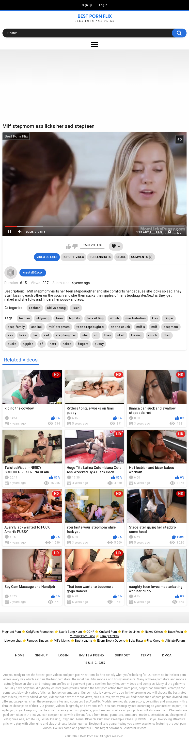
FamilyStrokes (109, 636)
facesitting (95, 318)
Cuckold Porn (108, 631)
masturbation (136, 318)
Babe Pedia (175, 631)
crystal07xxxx (32, 272)
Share (121, 257)
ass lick (36, 327)
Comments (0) (142, 257)
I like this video (68, 246)
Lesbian (34, 308)
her (35, 335)
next (53, 344)
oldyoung (42, 318)
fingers (83, 344)
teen (59, 318)
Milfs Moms (62, 640)
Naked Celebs (154, 631)
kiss (155, 318)
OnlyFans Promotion (40, 631)
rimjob (114, 318)
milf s (140, 327)
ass (10, 335)
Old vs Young (56, 308)
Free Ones (153, 640)
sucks (12, 344)
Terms (146, 655)
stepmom (171, 327)
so (96, 335)
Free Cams (143, 232)
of (41, 344)
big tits (74, 318)
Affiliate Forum (175, 640)
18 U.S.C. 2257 (94, 663)
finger (168, 318)
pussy (99, 344)
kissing (136, 335)
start (121, 335)
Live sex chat (13, 640)
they (107, 335)
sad (46, 335)
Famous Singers (38, 640)
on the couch (120, 327)
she (85, 335)
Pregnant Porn (11, 631)
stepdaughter (66, 335)
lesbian (24, 318)
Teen (75, 308)
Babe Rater (136, 640)
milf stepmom (59, 327)
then (166, 335)
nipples (28, 344)
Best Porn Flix (16, 136)
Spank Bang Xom (70, 631)
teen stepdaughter (90, 327)
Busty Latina (83, 640)
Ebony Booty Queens (111, 640)
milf (154, 327)
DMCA (167, 655)
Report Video (73, 257)
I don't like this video (75, 246)
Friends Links (131, 631)
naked (67, 344)
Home (19, 655)
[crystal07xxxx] (10, 272)
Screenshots (100, 257)
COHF (90, 631)
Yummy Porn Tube (82, 636)
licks (22, 335)
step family (16, 327)
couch (152, 335)
